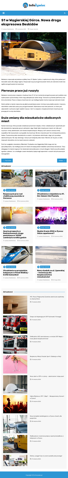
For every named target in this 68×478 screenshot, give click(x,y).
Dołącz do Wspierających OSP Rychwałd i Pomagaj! (45, 316)
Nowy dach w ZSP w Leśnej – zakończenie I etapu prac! (47, 376)
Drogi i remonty (34, 29)
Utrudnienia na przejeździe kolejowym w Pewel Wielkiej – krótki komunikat (16, 272)
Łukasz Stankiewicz (8, 29)
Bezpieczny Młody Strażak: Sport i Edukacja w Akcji (45, 356)
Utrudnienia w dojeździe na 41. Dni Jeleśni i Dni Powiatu (50, 195)
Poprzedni (8, 160)
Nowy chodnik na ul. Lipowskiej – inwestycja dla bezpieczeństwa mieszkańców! (50, 273)
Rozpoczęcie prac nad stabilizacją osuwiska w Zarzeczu (13, 196)
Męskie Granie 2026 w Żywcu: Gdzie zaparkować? (50, 232)
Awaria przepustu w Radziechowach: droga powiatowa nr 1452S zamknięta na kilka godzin (14, 234)
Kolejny (61, 160)
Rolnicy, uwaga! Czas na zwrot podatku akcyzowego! (46, 456)
